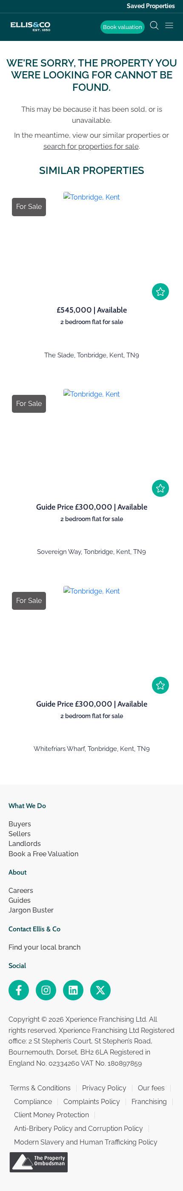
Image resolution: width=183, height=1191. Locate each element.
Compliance (33, 1102)
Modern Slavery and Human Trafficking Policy (85, 1142)
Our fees (151, 1088)
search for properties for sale (91, 146)
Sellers (20, 834)
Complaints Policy (91, 1102)
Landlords (25, 844)
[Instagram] (46, 990)
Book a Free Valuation (43, 854)
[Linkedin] (73, 990)
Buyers (20, 824)
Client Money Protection (51, 1115)
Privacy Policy (104, 1088)
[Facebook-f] (19, 990)
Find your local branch (44, 947)
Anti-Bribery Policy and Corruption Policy (78, 1128)
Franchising (149, 1102)
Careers (21, 891)
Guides (20, 900)
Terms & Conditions (40, 1088)
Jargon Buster (31, 910)
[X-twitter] (100, 990)
